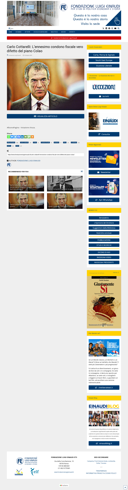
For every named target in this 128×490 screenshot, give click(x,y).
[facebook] (109, 28)
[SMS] (28, 136)
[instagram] (112, 28)
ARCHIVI (63, 32)
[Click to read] (64, 183)
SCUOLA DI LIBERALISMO (40, 32)
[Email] (25, 136)
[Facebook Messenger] (11, 136)
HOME (10, 32)
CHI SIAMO (18, 32)
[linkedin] (106, 28)
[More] (32, 136)
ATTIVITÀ (27, 32)
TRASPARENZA (101, 471)
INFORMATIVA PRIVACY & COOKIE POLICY (101, 473)
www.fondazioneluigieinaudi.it (64, 472)
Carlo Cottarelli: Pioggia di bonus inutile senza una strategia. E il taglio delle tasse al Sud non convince (26, 187)
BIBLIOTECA (54, 32)
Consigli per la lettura (97, 273)
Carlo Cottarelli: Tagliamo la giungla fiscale (64, 189)
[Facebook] (18, 136)
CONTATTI (72, 32)
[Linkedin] (22, 136)
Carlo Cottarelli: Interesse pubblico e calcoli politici (26, 205)
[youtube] (115, 28)
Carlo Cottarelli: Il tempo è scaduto (61, 206)
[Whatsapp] (8, 136)
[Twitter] (15, 136)
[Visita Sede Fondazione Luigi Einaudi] (64, 25)
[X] (103, 28)
